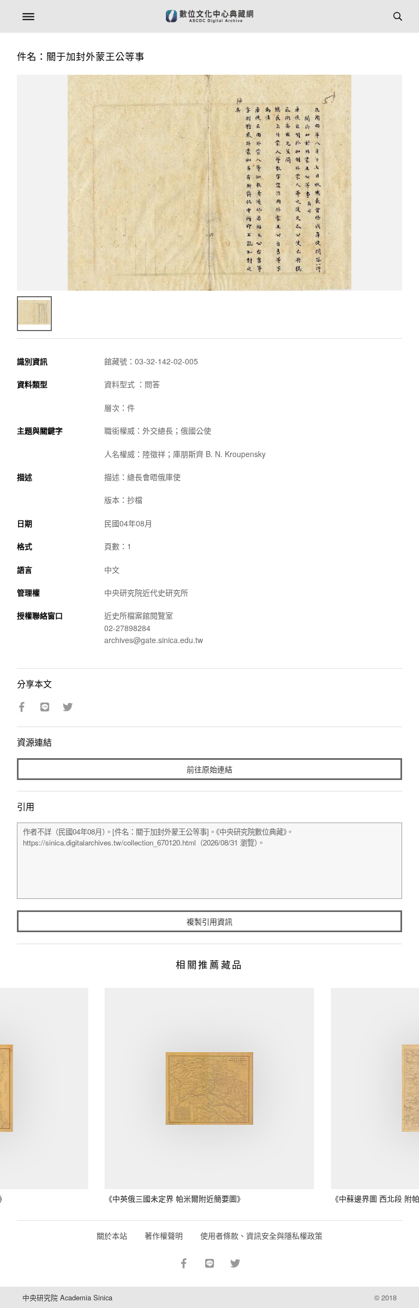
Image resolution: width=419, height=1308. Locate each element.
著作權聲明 (164, 1235)
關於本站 (112, 1235)
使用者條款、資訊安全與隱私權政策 (261, 1235)
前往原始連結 (209, 769)
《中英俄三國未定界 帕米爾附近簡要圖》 (174, 1198)
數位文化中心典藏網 (209, 16)
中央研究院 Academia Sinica (67, 1297)
